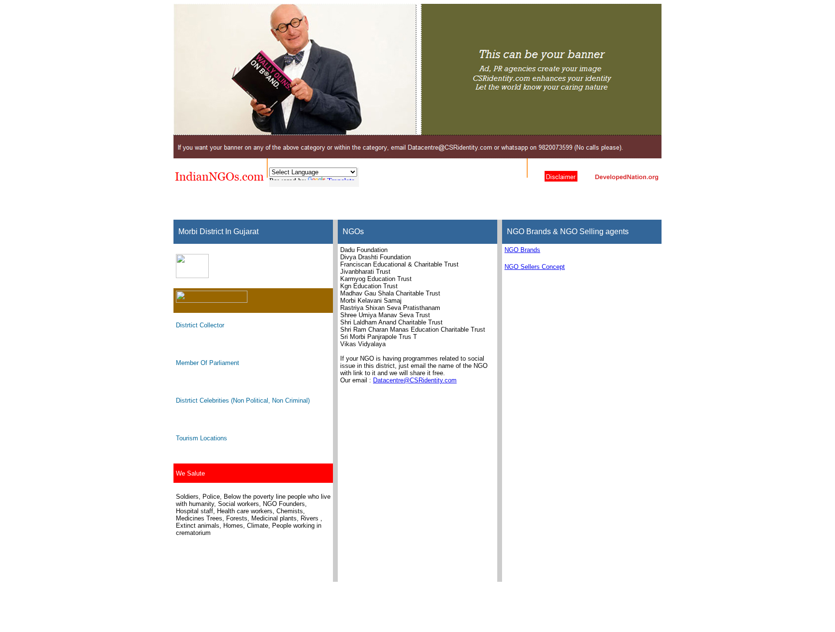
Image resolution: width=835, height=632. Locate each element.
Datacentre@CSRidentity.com (415, 380)
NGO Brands (522, 249)
